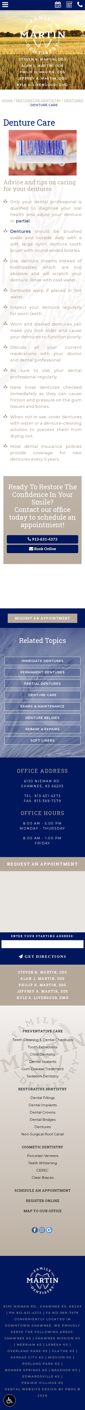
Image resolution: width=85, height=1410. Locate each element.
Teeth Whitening (42, 1163)
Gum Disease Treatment (43, 1069)
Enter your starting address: (42, 936)
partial (22, 220)
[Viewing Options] (9, 1400)
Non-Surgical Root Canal (42, 1134)
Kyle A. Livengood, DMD (42, 85)
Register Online (42, 1200)
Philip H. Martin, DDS (42, 72)
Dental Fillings (42, 1098)
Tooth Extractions (42, 1047)
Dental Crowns (42, 1112)
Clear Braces (42, 1177)
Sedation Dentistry (42, 1076)
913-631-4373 (44, 539)
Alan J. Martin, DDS (43, 66)
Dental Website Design (31, 1389)
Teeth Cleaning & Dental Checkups (42, 1040)
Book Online (44, 549)
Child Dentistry (42, 1054)
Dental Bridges (43, 1119)
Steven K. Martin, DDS (42, 59)
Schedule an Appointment (43, 1190)
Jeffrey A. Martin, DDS (42, 78)
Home (7, 100)
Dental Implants (43, 1105)
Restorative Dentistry (38, 100)
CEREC (42, 1170)
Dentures (73, 100)
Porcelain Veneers (42, 1156)
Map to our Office (43, 1211)
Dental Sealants (42, 1061)
